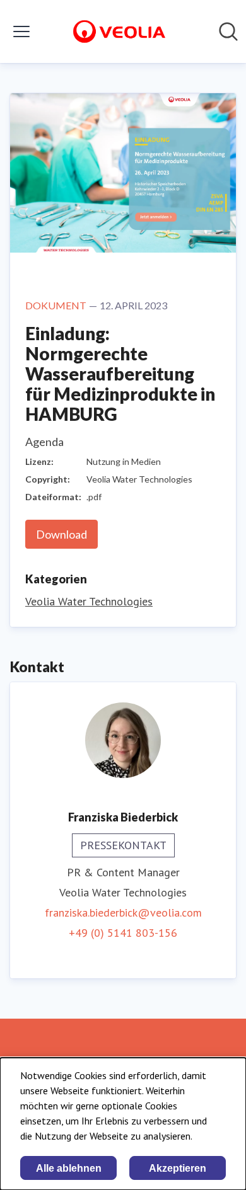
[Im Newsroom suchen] (228, 31)
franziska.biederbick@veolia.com (123, 912)
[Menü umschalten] (21, 31)
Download (61, 534)
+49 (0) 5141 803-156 (123, 932)
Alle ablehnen (69, 1168)
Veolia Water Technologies (89, 601)
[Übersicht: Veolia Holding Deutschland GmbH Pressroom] (119, 31)
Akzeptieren (177, 1168)
